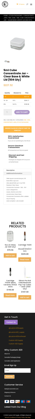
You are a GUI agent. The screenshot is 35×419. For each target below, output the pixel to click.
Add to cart (22, 112)
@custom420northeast (17, 336)
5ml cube (11, 18)
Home (6, 15)
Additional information (14, 173)
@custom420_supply (16, 332)
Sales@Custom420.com (11, 389)
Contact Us (11, 322)
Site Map (28, 417)
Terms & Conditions (10, 417)
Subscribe (9, 377)
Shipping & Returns (9, 392)
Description (10, 170)
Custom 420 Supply (16, 340)
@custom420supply (16, 328)
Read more (24, 259)
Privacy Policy (21, 417)
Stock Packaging (15, 15)
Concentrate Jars (10, 122)
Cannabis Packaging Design (12, 357)
